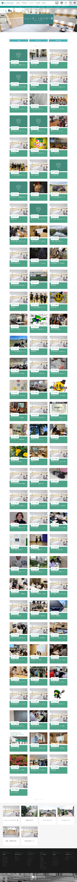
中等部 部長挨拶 (5, 857)
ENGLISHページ (63, 6)
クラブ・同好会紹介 (30, 859)
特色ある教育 (4, 860)
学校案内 (41, 865)
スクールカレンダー (30, 857)
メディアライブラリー (6, 866)
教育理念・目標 (4, 858)
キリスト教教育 (17, 859)
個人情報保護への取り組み (69, 857)
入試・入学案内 (37, 3)
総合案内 (44, 3)
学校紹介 (18, 3)
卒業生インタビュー (5, 864)
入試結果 (41, 861)
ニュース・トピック (14, 6)
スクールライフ (31, 3)
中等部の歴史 (4, 859)
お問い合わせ (21, 6)
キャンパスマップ (27, 6)
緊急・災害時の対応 (41, 6)
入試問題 (41, 864)
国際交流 (16, 860)
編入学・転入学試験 (43, 867)
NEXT (40, 799)
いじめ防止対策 (57, 6)
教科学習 (16, 858)
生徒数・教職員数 (5, 861)
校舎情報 (3, 865)
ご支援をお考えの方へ (49, 6)
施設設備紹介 (29, 860)
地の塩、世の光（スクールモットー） (69, 860)
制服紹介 (28, 861)
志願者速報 (42, 858)
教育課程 (16, 857)
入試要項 (41, 857)
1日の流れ (29, 858)
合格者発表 (42, 859)
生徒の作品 (29, 865)
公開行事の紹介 (42, 866)
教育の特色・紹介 (25, 3)
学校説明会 (42, 860)
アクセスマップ (34, 6)
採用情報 (66, 858)
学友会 (28, 864)
